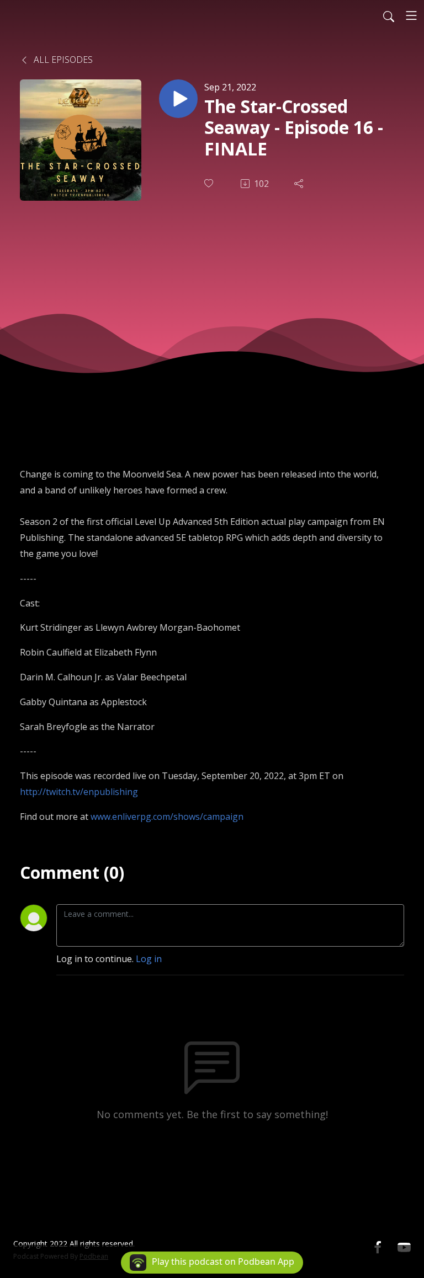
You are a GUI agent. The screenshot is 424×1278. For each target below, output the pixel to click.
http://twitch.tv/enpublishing (79, 792)
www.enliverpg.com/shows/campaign (167, 816)
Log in (149, 959)
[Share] (299, 183)
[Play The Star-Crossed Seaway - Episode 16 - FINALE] (178, 98)
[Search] (389, 15)
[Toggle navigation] (411, 15)
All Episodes (62, 59)
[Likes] (209, 183)
